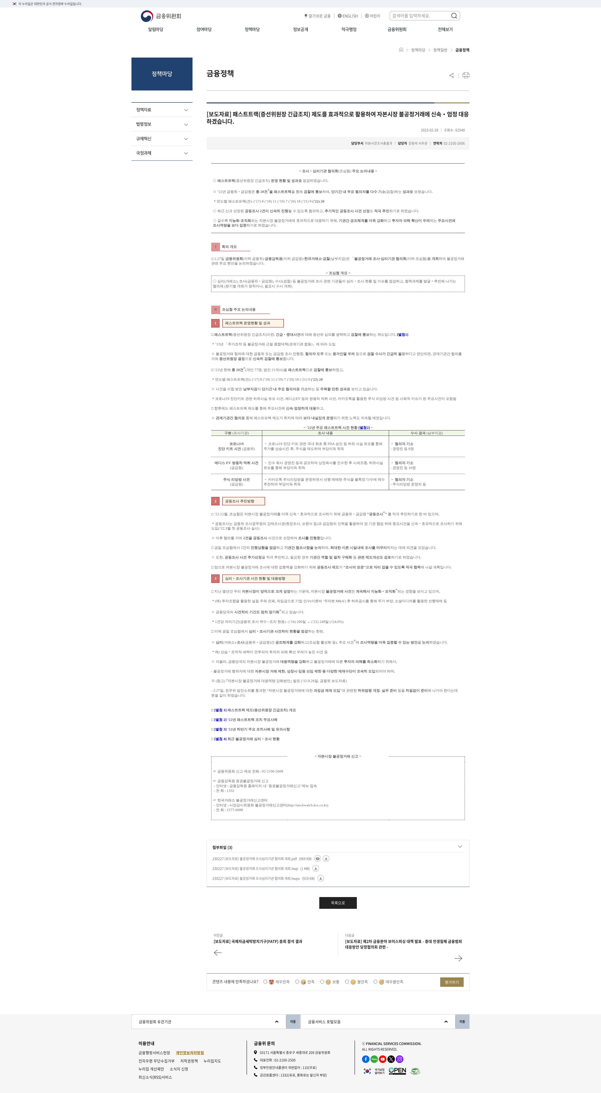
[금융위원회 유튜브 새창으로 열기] (382, 1059)
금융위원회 (397, 29)
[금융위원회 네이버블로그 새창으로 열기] (374, 1059)
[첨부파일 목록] (460, 846)
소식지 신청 (179, 1068)
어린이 (375, 15)
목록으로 (338, 903)
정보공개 (300, 29)
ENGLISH (350, 15)
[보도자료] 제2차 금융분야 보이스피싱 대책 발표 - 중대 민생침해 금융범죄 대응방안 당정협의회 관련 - (403, 944)
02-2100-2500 (285, 1060)
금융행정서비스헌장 (154, 1052)
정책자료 (143, 110)
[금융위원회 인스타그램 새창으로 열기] (399, 1059)
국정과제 (143, 153)
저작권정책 (189, 1060)
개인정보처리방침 (190, 1052)
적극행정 (348, 29)
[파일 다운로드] (326, 858)
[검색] (454, 15)
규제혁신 (143, 139)
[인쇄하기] (466, 75)
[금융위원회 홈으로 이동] (401, 49)
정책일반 (440, 50)
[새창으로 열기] (373, 1070)
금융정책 (462, 50)
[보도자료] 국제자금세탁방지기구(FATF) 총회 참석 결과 (258, 941)
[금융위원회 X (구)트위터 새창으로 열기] (391, 1059)
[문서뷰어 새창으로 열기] (317, 858)
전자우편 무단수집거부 (157, 1060)
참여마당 (204, 29)
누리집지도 (212, 1060)
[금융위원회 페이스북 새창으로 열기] (366, 1059)
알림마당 (155, 29)
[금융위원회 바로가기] (161, 15)
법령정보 (143, 124)
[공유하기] (451, 75)
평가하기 (452, 982)
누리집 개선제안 (151, 1068)
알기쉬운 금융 (320, 15)
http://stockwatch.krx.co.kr (307, 805)
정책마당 (252, 29)
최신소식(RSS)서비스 (155, 1077)
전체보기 (445, 29)
